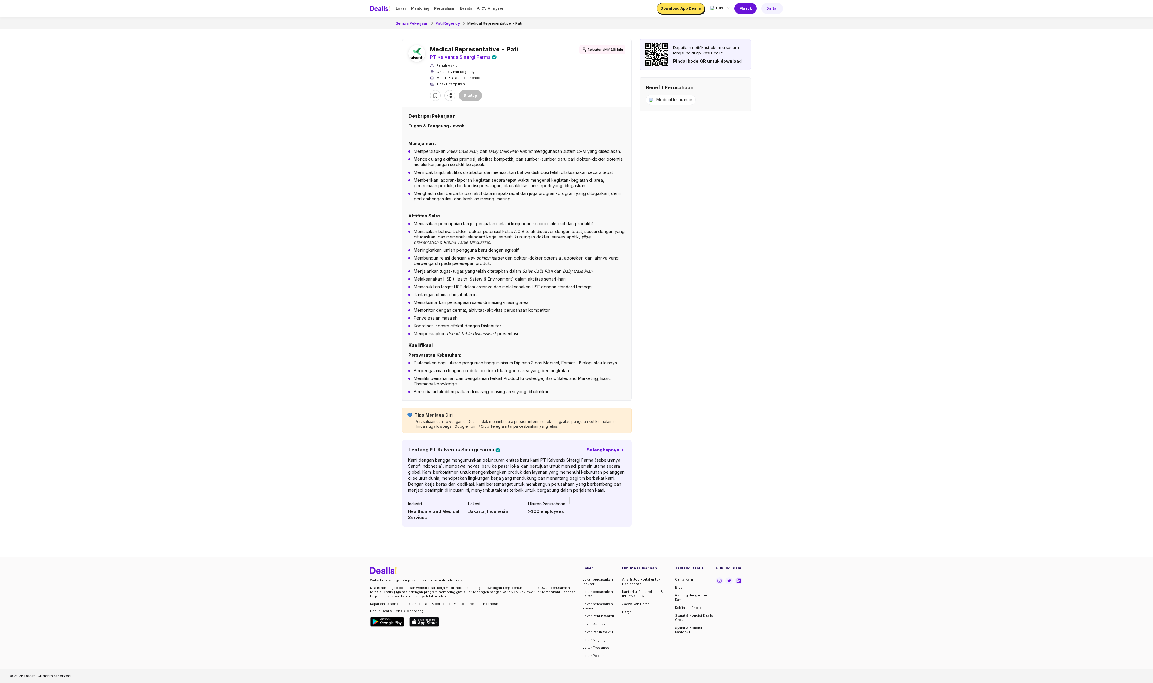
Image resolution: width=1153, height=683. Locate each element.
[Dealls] (381, 8)
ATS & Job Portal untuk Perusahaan (641, 581)
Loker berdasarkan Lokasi (598, 594)
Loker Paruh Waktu (598, 632)
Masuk (745, 8)
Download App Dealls (681, 8)
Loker (401, 8)
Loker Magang (594, 640)
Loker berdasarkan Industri (598, 581)
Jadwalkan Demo (636, 604)
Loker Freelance (596, 647)
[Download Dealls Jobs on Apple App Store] (424, 622)
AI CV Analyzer (490, 8)
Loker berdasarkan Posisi (598, 606)
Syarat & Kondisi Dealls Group (694, 617)
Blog (679, 587)
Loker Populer (594, 656)
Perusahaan (444, 8)
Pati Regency (448, 23)
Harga (626, 612)
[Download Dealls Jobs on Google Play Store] (387, 622)
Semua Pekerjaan (412, 23)
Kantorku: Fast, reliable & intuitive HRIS (642, 594)
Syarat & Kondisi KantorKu (688, 630)
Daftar (772, 8)
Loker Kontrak (594, 624)
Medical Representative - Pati (494, 23)
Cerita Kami (684, 579)
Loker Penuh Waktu (598, 616)
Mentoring (420, 8)
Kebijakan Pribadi (689, 608)
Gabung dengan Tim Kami (691, 597)
